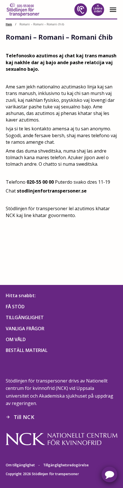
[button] (109, 474)
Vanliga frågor (25, 328)
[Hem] (23, 10)
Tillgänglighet (25, 317)
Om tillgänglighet (20, 465)
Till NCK (20, 417)
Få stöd (15, 306)
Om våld (16, 339)
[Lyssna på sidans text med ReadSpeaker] (80, 9)
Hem (9, 24)
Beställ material (26, 350)
